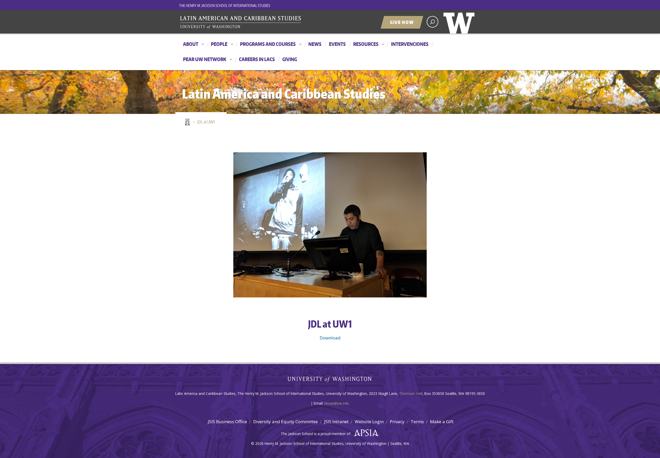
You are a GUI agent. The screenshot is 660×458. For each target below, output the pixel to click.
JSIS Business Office (227, 421)
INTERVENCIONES (409, 44)
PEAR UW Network (204, 59)
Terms (417, 421)
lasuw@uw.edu (336, 403)
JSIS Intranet (336, 421)
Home (187, 122)
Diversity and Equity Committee (285, 421)
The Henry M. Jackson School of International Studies (224, 5)
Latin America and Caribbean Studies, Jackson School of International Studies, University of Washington (243, 22)
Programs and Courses (268, 44)
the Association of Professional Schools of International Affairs (364, 433)
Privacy (397, 421)
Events (337, 44)
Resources (365, 44)
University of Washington (460, 22)
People (219, 44)
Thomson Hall (410, 393)
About (190, 44)
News (314, 44)
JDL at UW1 (206, 121)
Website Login (369, 421)
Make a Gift (441, 421)
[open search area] (432, 22)
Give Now (402, 22)
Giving (289, 59)
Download (330, 338)
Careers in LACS (257, 59)
